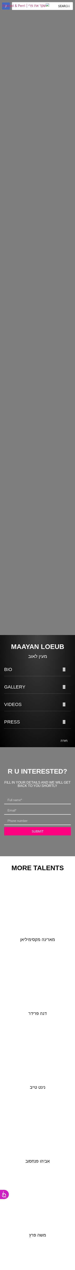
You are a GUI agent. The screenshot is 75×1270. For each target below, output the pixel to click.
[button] (37, 669)
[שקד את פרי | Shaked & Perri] (25, 5)
